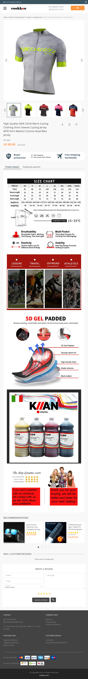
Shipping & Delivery (11, 642)
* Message (50, 575)
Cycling (28, 17)
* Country (7, 585)
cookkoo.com (44, 675)
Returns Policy (8, 645)
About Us (49, 619)
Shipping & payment (31, 167)
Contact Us (50, 640)
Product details (12, 167)
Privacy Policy (51, 622)
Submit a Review (40, 600)
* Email (8, 581)
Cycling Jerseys (37, 17)
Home (5, 17)
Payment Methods (10, 640)
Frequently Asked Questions (56, 642)
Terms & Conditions (53, 624)
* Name (8, 575)
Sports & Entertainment (16, 17)
